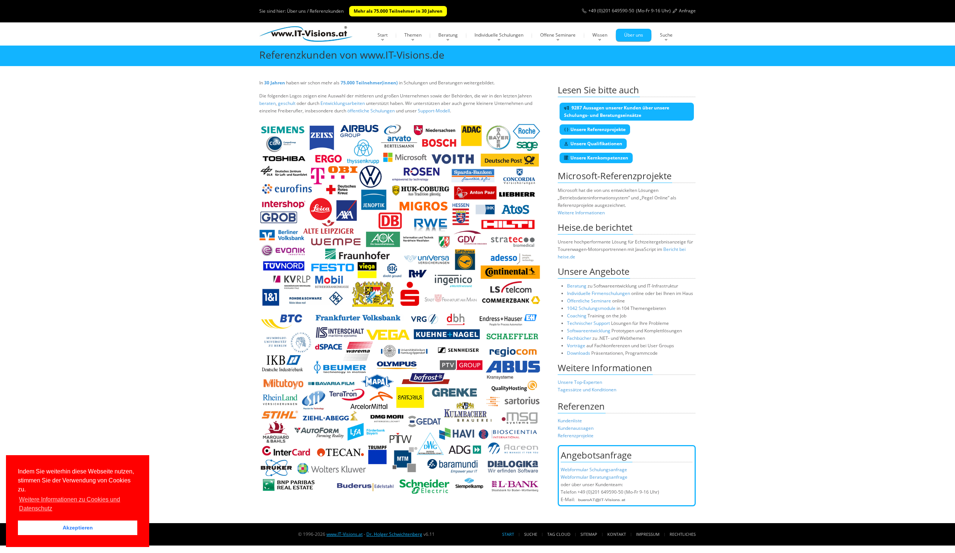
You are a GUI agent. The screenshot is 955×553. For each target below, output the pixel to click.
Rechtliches (683, 534)
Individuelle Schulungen (499, 35)
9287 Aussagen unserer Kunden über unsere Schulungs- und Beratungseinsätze (616, 111)
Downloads (578, 353)
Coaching (576, 316)
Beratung (448, 35)
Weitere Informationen (581, 212)
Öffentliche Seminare (589, 301)
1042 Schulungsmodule (592, 308)
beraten (267, 103)
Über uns (633, 35)
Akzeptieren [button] (78, 528)
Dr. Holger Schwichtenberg (394, 534)
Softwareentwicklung (588, 330)
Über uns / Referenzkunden (315, 11)
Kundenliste (570, 420)
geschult (286, 103)
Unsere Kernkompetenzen (599, 158)
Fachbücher (579, 338)
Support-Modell (434, 111)
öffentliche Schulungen (371, 111)
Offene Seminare (558, 35)
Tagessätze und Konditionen (587, 389)
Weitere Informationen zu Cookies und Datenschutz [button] (69, 504)
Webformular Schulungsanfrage (594, 469)
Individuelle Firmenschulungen (598, 293)
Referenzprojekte (576, 435)
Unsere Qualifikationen (596, 143)
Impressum (648, 534)
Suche (666, 35)
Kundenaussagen (576, 428)
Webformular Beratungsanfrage (594, 477)
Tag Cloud (558, 534)
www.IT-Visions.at (344, 534)
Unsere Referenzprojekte (598, 129)
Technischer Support (588, 323)
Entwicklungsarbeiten (343, 103)
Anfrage (687, 10)
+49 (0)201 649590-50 (611, 10)
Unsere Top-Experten (580, 382)
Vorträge (576, 345)
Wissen (599, 35)
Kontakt (616, 534)
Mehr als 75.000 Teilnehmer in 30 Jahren (398, 11)
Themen (413, 35)
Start (383, 35)
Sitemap (588, 534)
